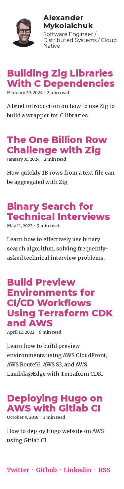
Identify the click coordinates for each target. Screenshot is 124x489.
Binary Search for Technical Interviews (58, 211)
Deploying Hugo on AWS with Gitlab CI (55, 403)
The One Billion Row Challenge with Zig (57, 145)
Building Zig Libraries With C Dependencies (61, 78)
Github (46, 470)
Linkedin (77, 470)
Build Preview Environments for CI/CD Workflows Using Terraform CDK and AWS (60, 303)
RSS (104, 470)
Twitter (18, 470)
